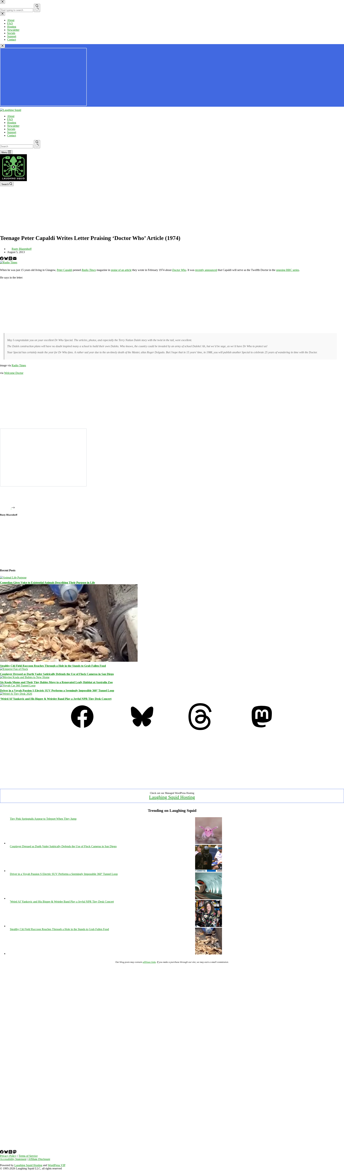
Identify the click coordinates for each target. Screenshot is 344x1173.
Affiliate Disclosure (39, 1159)
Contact (11, 135)
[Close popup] (2, 46)
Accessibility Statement (13, 1159)
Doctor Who (179, 270)
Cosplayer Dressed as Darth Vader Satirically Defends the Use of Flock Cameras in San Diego (57, 674)
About (10, 116)
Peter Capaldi (64, 270)
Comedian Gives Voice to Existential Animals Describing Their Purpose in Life (47, 582)
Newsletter (13, 125)
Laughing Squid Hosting (172, 797)
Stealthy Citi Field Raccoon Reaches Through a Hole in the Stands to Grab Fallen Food (53, 665)
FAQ (10, 119)
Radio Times (89, 270)
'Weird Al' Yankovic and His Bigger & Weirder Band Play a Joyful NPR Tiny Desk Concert (62, 901)
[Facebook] (2, 259)
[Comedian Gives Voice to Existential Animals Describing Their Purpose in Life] (13, 577)
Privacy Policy (8, 1155)
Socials (11, 129)
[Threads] (11, 259)
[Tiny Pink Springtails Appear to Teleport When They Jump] (208, 843)
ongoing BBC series (287, 270)
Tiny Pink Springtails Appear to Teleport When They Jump (43, 818)
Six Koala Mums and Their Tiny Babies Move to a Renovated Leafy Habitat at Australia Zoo (56, 682)
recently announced (206, 270)
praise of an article (121, 270)
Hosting (11, 122)
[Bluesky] (6, 259)
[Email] (14, 259)
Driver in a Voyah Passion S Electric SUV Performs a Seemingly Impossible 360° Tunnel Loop (57, 690)
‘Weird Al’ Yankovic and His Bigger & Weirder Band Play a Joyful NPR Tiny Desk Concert (55, 698)
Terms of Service (28, 1155)
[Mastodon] (262, 729)
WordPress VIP (56, 1165)
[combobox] (16, 146)
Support (11, 132)
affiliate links (149, 962)
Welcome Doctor (13, 372)
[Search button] (37, 144)
